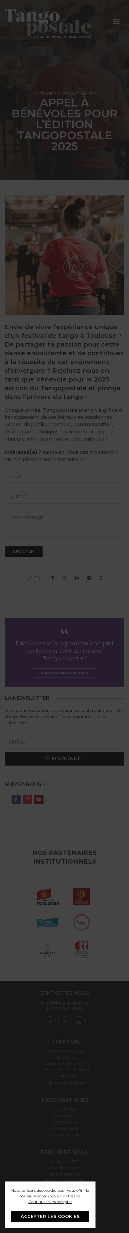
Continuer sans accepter (50, 1201)
